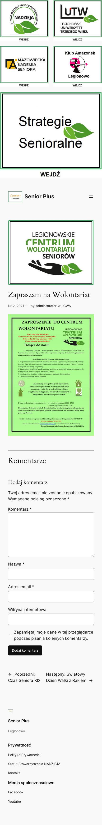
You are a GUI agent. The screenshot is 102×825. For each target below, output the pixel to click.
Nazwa (16, 564)
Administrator (46, 306)
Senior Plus (39, 196)
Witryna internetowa (27, 609)
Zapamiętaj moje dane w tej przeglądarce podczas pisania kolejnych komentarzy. (53, 635)
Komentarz (20, 509)
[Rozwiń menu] (91, 197)
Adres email (21, 586)
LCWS (66, 306)
